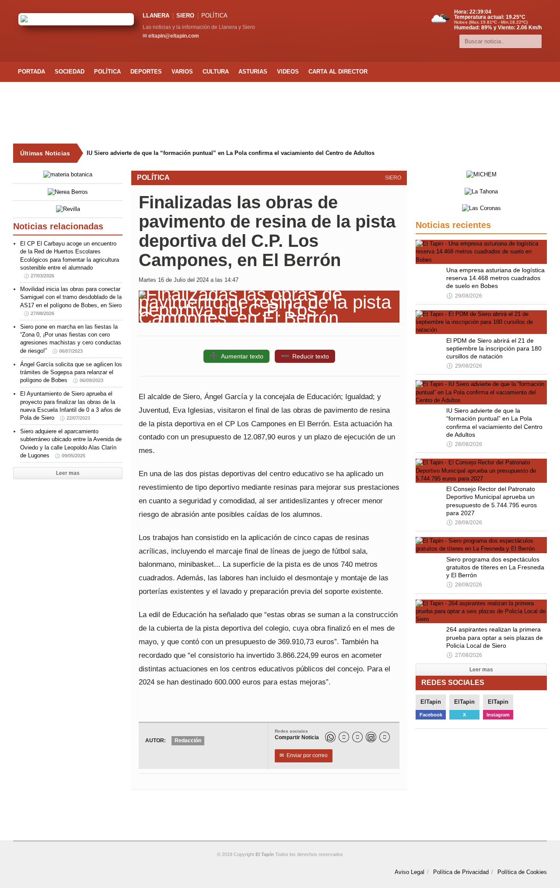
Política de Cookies (522, 872)
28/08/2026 (464, 444)
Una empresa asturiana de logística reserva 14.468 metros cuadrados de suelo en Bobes (495, 278)
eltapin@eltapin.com (173, 36)
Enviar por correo (304, 755)
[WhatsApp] (330, 737)
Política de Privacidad (461, 872)
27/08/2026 (464, 655)
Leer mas (68, 473)
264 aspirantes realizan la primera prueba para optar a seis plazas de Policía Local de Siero (494, 637)
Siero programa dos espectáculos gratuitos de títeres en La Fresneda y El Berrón (495, 567)
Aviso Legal (409, 872)
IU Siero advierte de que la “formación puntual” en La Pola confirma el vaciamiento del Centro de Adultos (230, 153)
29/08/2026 (464, 296)
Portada (31, 71)
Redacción (188, 740)
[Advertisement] (280, 113)
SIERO (185, 15)
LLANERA (156, 15)
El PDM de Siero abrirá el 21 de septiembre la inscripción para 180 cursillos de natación (494, 348)
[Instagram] (371, 737)
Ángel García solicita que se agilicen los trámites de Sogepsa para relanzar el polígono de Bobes (71, 372)
